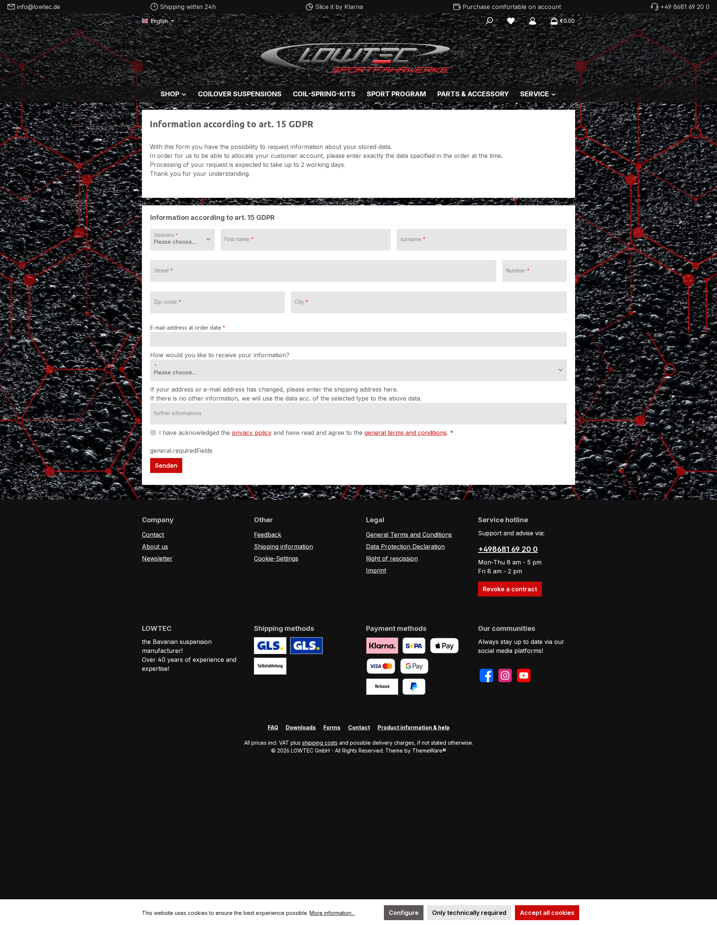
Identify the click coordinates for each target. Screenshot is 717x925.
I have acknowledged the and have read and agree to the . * (306, 432)
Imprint (376, 570)
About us (155, 546)
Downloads (301, 727)
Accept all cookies (547, 912)
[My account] (532, 20)
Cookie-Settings (276, 558)
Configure (404, 912)
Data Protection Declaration (405, 546)
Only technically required (469, 912)
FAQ (273, 727)
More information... (332, 913)
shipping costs (320, 742)
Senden (166, 465)
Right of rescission (392, 558)
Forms (332, 727)
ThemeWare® (429, 750)
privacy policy (251, 432)
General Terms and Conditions (409, 534)
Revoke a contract (510, 589)
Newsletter (157, 558)
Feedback (267, 534)
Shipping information (283, 546)
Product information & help (414, 727)
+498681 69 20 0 (508, 549)
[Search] (489, 20)
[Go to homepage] (358, 56)
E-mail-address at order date (187, 327)
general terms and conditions (405, 432)
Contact (153, 534)
